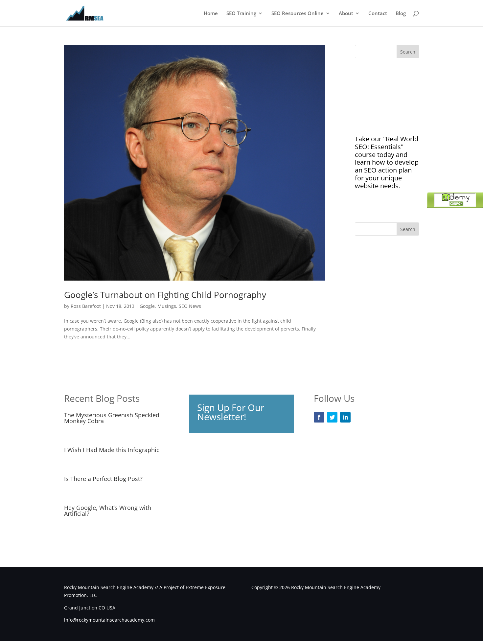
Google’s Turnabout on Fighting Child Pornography (165, 295)
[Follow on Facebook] (319, 417)
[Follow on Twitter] (332, 417)
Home (211, 13)
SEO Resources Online (297, 13)
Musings (166, 306)
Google (147, 306)
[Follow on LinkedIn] (345, 417)
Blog (401, 13)
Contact (377, 13)
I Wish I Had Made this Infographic (111, 450)
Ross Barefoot (86, 306)
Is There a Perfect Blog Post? (103, 479)
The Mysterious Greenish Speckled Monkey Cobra (111, 418)
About (346, 13)
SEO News (190, 306)
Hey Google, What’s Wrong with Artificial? (107, 510)
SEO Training (241, 13)
